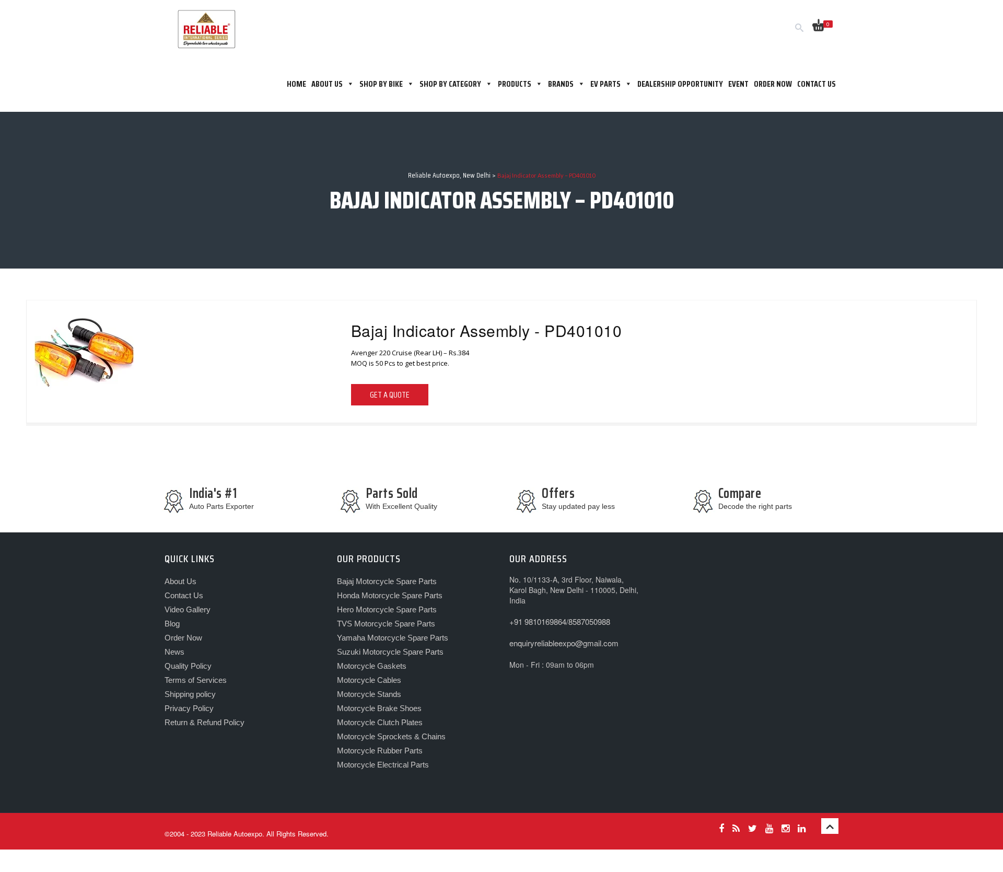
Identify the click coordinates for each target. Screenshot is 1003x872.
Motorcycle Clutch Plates (380, 722)
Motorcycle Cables (369, 680)
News (174, 651)
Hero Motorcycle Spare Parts (387, 609)
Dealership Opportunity (680, 83)
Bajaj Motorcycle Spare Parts (387, 581)
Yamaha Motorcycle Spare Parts (392, 637)
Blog (172, 623)
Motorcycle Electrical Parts (383, 764)
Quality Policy (188, 665)
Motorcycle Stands (369, 694)
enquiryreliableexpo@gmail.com (564, 642)
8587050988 (589, 621)
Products (514, 83)
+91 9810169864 (537, 621)
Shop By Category (450, 83)
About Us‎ (327, 83)
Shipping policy (190, 694)
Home (296, 83)
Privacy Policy (189, 708)
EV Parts (605, 83)
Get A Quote (390, 394)
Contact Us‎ (184, 595)
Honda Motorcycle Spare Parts (389, 595)
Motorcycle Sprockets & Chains (391, 736)
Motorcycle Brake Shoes (379, 708)
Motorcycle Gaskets (371, 665)
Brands (561, 83)
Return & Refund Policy (204, 722)
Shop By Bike (381, 83)
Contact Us (816, 83)
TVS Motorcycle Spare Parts (386, 623)
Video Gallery (188, 609)
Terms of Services (196, 680)
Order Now (773, 83)
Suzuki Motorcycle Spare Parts (390, 651)
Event (738, 83)
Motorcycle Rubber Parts (380, 750)
